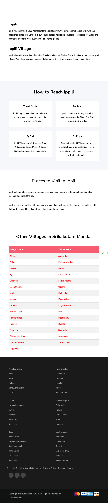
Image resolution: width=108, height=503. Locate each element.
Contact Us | (37, 468)
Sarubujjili (13, 460)
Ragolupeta (15, 330)
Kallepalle (62, 293)
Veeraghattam (62, 460)
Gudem (61, 287)
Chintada (14, 281)
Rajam (11, 432)
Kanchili (59, 383)
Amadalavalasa (15, 369)
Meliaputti (13, 419)
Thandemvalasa (17, 342)
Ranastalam (14, 437)
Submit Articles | (23, 468)
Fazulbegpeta (64, 281)
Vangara (59, 455)
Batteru (61, 268)
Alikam (13, 256)
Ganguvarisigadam (16, 388)
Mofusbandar (16, 311)
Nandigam (13, 424)
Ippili (12, 293)
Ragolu (61, 324)
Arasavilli (62, 256)
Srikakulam (60, 441)
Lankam (13, 305)
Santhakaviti (14, 451)
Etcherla (12, 383)
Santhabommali (15, 446)
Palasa (59, 410)
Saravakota (13, 455)
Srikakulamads (15, 497)
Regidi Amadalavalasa (18, 441)
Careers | (11, 468)
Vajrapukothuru (62, 451)
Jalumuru (60, 378)
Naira (60, 311)
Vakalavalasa (64, 342)
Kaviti (58, 388)
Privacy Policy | (50, 468)
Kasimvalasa (64, 299)
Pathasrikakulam (65, 262)
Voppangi (14, 348)
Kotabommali (62, 392)
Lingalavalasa (64, 305)
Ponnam (13, 324)
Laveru (11, 410)
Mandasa (12, 414)
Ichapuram (60, 373)
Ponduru (59, 424)
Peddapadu (63, 318)
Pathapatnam (62, 414)
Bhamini (12, 373)
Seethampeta (62, 432)
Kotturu (12, 400)
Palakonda (60, 405)
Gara (11, 392)
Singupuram (63, 336)
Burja (11, 378)
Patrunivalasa (16, 318)
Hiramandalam (62, 369)
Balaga (13, 262)
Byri (11, 274)
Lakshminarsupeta (16, 405)
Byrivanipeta (64, 274)
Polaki (58, 419)
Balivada (14, 268)
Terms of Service (66, 468)
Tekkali (59, 446)
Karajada (14, 299)
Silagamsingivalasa (19, 336)
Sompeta (60, 437)
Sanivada (62, 330)
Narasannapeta (62, 400)
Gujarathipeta (16, 287)
